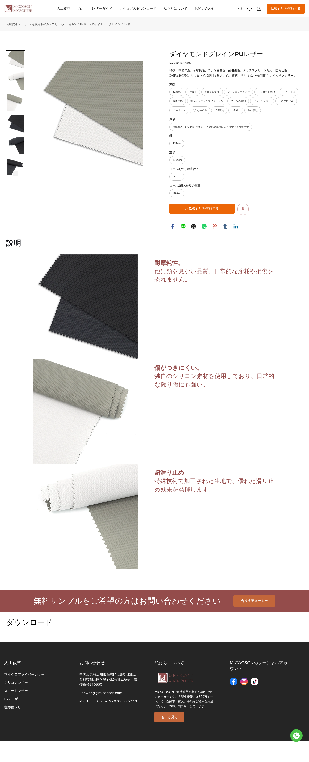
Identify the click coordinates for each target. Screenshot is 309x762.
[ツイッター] (193, 226)
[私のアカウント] (258, 9)
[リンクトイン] (235, 226)
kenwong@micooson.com (100, 693)
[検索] (240, 9)
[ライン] (183, 226)
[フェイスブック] (172, 226)
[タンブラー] (225, 226)
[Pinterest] (214, 226)
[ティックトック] (254, 681)
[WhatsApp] (204, 226)
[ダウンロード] (243, 209)
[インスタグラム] (244, 681)
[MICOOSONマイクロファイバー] (296, 735)
